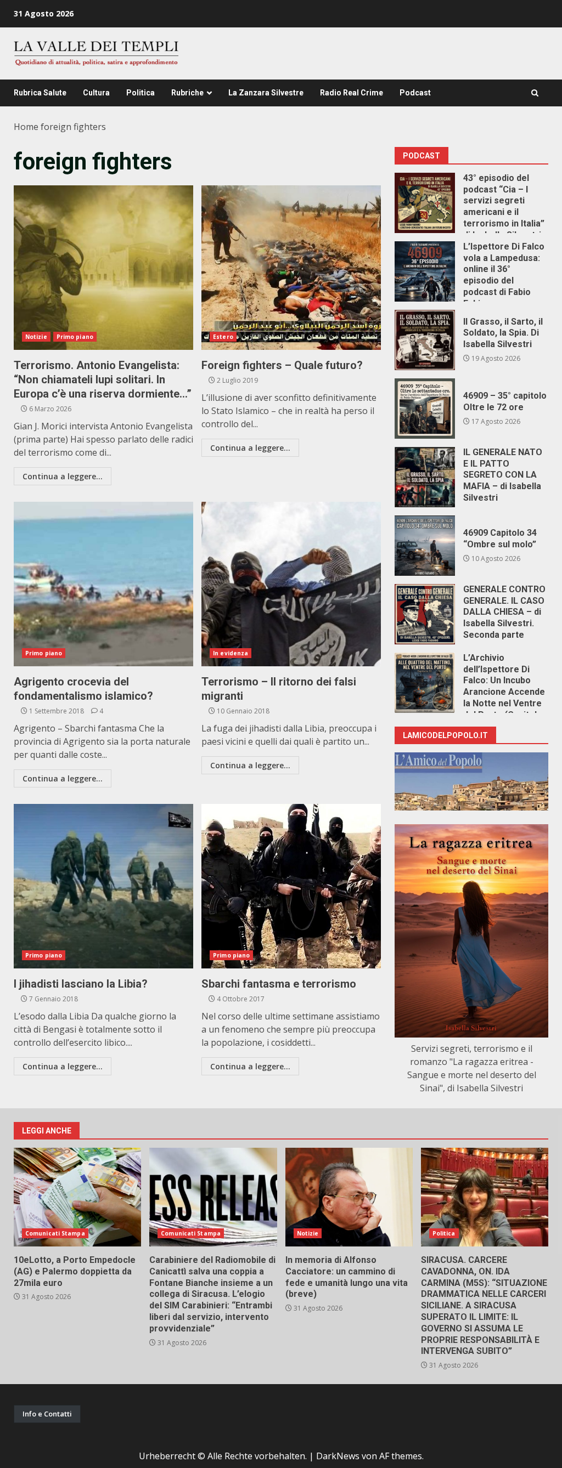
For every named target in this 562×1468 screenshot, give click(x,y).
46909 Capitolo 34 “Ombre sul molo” (425, 545)
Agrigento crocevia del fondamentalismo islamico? (103, 584)
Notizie (36, 337)
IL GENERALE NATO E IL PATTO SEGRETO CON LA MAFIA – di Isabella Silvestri (425, 477)
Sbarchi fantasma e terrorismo (291, 886)
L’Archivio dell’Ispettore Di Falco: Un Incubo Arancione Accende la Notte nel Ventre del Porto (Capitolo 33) (425, 683)
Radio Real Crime (351, 92)
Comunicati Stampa (55, 1233)
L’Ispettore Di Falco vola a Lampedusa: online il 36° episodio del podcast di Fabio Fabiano (425, 271)
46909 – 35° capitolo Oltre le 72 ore (425, 408)
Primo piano (75, 337)
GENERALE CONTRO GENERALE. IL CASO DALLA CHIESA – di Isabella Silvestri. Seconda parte (425, 614)
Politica (140, 92)
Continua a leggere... (63, 476)
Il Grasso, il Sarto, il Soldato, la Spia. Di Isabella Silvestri (425, 340)
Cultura (96, 92)
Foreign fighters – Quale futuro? (291, 267)
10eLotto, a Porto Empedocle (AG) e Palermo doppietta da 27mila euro (77, 1197)
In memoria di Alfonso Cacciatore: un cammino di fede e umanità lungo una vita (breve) (349, 1197)
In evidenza (230, 653)
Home (26, 127)
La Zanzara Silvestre (266, 92)
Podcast (415, 92)
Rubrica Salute (40, 92)
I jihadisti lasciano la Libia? (103, 886)
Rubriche (187, 92)
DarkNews (337, 1456)
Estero (223, 337)
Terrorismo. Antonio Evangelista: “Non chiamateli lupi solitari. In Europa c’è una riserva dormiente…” (103, 267)
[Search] (534, 93)
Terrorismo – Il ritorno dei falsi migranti (291, 584)
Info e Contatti (47, 1414)
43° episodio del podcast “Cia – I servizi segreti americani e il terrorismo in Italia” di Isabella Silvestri (425, 203)
